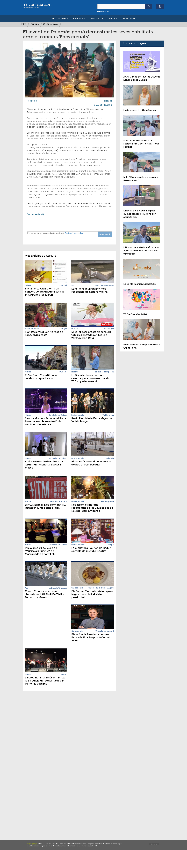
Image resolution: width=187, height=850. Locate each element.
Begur (111, 545)
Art (72, 285)
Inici (23, 24)
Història (74, 372)
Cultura (35, 24)
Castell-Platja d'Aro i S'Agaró (101, 588)
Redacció (32, 100)
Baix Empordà (107, 501)
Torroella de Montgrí (105, 631)
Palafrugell (62, 285)
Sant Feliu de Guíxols (104, 285)
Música (28, 285)
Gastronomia (50, 24)
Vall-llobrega (108, 415)
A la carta (113, 18)
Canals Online (128, 18)
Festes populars (32, 329)
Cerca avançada (103, 12)
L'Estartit (63, 372)
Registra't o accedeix (74, 233)
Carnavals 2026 (97, 18)
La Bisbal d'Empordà (104, 372)
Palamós (107, 100)
